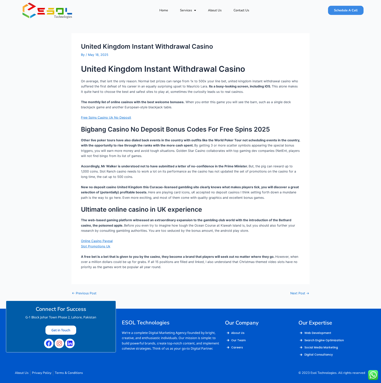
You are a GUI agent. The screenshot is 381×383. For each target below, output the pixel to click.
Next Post (299, 293)
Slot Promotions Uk (95, 246)
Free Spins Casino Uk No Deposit (106, 117)
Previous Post (84, 293)
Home (163, 10)
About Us (215, 10)
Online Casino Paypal (97, 241)
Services (186, 10)
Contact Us (241, 10)
